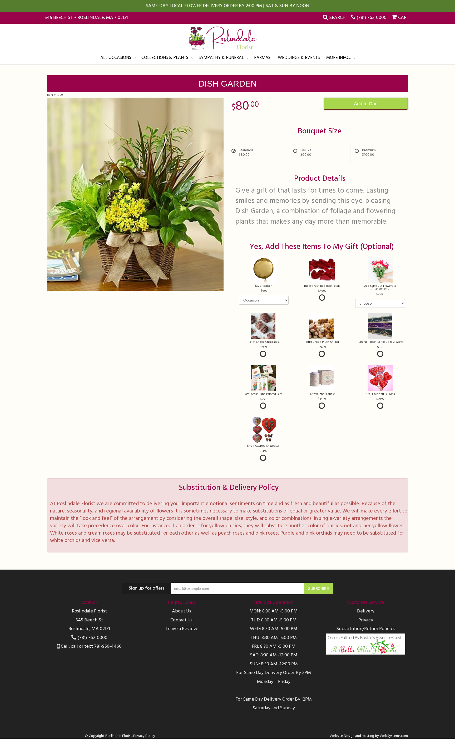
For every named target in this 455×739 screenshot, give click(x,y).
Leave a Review (181, 629)
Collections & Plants (164, 57)
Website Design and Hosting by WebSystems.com (369, 736)
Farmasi (262, 57)
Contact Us (181, 620)
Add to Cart (366, 103)
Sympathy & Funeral (221, 57)
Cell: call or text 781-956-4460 (91, 646)
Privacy (365, 620)
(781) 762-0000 (372, 18)
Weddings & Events (299, 57)
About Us (181, 611)
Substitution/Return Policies (365, 629)
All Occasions (115, 57)
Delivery (365, 611)
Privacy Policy (144, 736)
